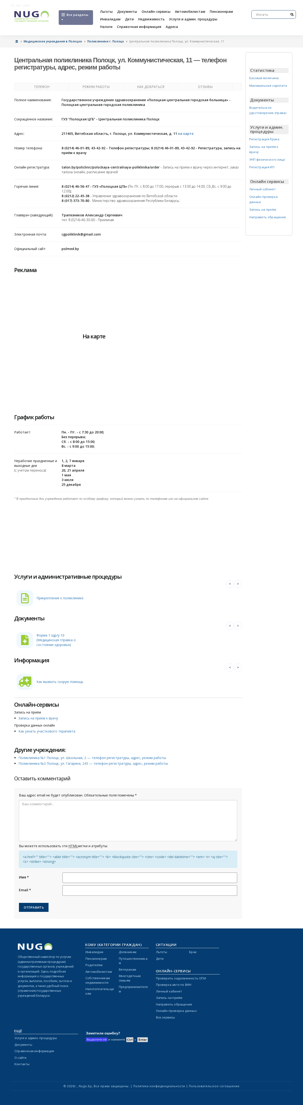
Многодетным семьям (130, 978)
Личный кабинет (262, 189)
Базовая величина (264, 78)
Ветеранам (127, 969)
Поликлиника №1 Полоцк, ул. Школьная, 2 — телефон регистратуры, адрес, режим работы (92, 757)
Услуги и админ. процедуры (193, 19)
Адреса (172, 26)
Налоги (106, 26)
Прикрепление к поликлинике (60, 598)
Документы (127, 11)
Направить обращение (267, 217)
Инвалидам (110, 19)
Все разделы (77, 15)
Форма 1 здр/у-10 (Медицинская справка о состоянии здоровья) (56, 640)
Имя (24, 877)
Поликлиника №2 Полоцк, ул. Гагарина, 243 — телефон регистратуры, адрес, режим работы (93, 763)
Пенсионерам (221, 11)
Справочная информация (139, 26)
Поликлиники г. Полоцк (105, 41)
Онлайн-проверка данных (176, 1011)
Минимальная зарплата (268, 85)
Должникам (128, 952)
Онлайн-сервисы (156, 11)
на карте (185, 133)
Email (25, 890)
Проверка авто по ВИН (174, 984)
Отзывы (205, 86)
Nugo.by (85, 1086)
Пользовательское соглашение (214, 1086)
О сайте (20, 1057)
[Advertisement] (128, 534)
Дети (129, 19)
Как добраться (150, 86)
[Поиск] (292, 14)
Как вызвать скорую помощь (59, 681)
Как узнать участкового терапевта (46, 731)
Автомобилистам (190, 11)
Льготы (106, 11)
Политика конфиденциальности (159, 1086)
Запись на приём (262, 209)
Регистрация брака (264, 139)
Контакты (22, 1064)
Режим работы (96, 86)
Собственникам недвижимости (97, 980)
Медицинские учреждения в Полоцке (53, 41)
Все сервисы (165, 1017)
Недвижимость (151, 19)
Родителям (93, 965)
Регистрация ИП (261, 167)
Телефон (41, 86)
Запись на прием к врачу (38, 718)
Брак (193, 952)
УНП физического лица (267, 159)
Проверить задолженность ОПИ (181, 978)
